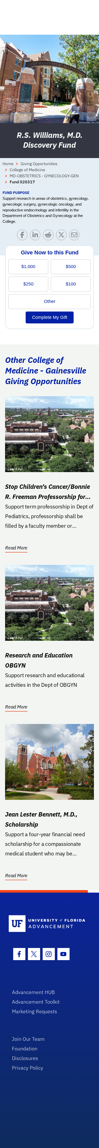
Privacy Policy (27, 1067)
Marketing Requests (34, 1011)
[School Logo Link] (47, 924)
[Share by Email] (75, 236)
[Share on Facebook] (23, 236)
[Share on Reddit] (49, 236)
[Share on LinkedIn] (36, 236)
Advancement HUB (33, 992)
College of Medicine (27, 169)
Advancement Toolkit (36, 1001)
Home (8, 163)
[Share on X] (62, 236)
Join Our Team (28, 1038)
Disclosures (25, 1058)
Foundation (24, 1048)
